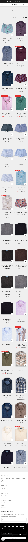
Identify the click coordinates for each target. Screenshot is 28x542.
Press (2, 505)
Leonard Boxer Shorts (7, 164)
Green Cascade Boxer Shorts (7, 139)
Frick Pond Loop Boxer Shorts (21, 89)
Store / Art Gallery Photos (6, 500)
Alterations (3, 491)
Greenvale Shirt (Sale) (21, 114)
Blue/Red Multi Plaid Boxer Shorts (21, 213)
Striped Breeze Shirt (20, 467)
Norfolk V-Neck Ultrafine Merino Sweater (21, 293)
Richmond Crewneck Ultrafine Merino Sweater (7, 267)
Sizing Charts (4, 502)
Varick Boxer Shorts (20, 163)
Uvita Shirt (20, 38)
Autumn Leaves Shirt (21, 420)
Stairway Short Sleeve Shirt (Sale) (21, 345)
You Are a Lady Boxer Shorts (7, 39)
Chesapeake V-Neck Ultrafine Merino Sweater (7, 319)
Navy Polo (7, 467)
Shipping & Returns (5, 495)
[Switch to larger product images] (23, 17)
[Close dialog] (26, 523)
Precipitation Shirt (7, 420)
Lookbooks (3, 498)
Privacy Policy (4, 507)
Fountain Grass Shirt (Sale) (21, 64)
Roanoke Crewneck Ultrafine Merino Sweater (21, 267)
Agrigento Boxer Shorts (21, 139)
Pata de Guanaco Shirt (21, 318)
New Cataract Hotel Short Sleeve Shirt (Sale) (7, 371)
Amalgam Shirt (7, 395)
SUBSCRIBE (14, 538)
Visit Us (3, 488)
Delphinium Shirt (7, 344)
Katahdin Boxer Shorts (7, 188)
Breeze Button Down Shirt (7, 64)
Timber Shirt (21, 369)
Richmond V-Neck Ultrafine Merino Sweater (7, 293)
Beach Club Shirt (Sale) (7, 114)
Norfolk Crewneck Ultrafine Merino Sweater (7, 241)
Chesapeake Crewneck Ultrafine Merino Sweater (21, 241)
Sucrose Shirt (7, 443)
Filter (5, 17)
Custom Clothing (4, 493)
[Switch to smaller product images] (26, 17)
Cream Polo (20, 443)
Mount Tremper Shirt (7, 88)
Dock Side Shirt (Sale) (21, 188)
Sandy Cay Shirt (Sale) (7, 213)
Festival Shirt (20, 395)
